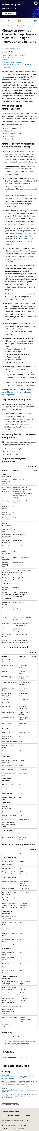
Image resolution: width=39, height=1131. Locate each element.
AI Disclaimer (6, 1120)
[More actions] (35, 25)
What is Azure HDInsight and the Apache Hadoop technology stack (18, 392)
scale (9, 198)
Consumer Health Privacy (9, 1125)
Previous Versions (17, 1120)
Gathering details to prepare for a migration (17, 64)
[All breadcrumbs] (3, 25)
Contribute (5, 1123)
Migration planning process (12, 62)
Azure (8, 25)
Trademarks (5, 1128)
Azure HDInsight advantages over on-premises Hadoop (18, 58)
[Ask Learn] (32, 25)
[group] (19, 556)
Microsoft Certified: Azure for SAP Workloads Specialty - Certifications (19, 1091)
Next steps (6, 67)
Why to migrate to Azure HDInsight (14, 55)
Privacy (13, 1123)
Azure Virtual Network (17, 233)
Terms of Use (25, 1125)
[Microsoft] (19, 20)
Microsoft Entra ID (23, 236)
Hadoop (23, 25)
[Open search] (30, 20)
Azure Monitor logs (15, 329)
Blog (27, 1120)
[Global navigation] (2, 20)
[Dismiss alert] (35, 3)
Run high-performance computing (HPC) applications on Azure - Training (19, 1077)
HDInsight (16, 25)
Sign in (35, 21)
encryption (29, 233)
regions (12, 213)
